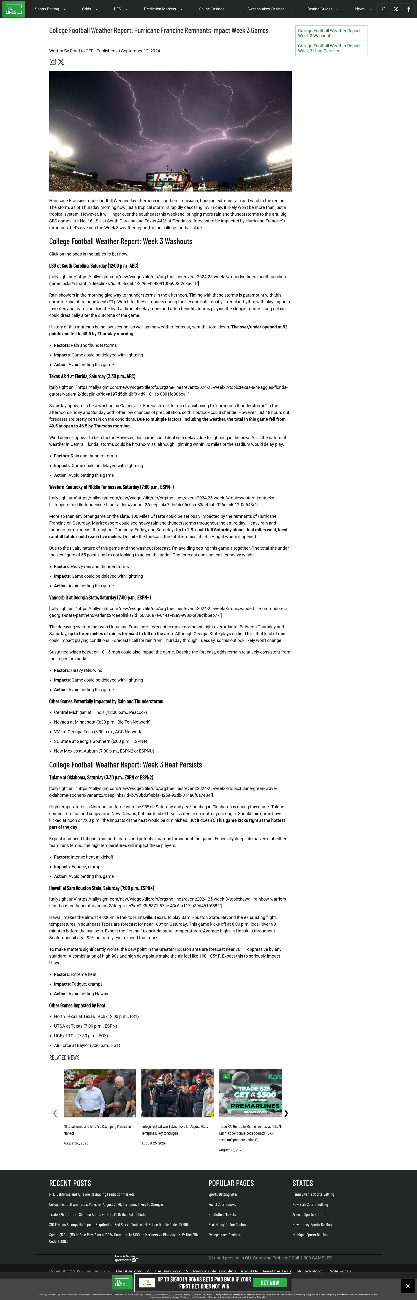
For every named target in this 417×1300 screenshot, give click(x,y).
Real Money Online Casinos (227, 1224)
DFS (117, 9)
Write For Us (340, 1271)
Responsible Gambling (214, 1271)
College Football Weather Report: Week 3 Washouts (329, 33)
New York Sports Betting (310, 1204)
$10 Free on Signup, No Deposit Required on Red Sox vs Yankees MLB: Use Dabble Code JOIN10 (118, 1224)
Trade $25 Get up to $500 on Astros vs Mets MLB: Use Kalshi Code (97, 1214)
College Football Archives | (66, 41)
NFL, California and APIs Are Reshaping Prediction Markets (92, 1194)
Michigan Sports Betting (309, 1234)
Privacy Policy (310, 1271)
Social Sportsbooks (222, 1204)
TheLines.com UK (132, 1271)
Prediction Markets (160, 9)
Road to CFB (82, 50)
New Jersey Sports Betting (312, 1224)
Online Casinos (211, 9)
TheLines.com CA (171, 1271)
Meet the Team (277, 1271)
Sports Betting (47, 9)
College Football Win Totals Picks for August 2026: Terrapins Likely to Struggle (106, 1204)
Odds (86, 9)
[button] (383, 9)
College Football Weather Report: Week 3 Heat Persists (329, 48)
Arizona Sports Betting (308, 1214)
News (360, 9)
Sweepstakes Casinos (266, 9)
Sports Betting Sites (223, 1194)
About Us (249, 1271)
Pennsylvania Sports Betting (313, 1194)
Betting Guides (319, 9)
